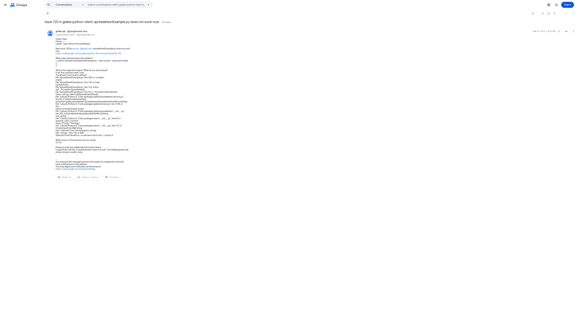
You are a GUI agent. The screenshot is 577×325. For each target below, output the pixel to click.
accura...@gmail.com (82, 48)
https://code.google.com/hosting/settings (75, 169)
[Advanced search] (148, 4)
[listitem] (310, 104)
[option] (69, 4)
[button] (5, 4)
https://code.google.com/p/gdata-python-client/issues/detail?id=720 (88, 53)
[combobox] (117, 4)
